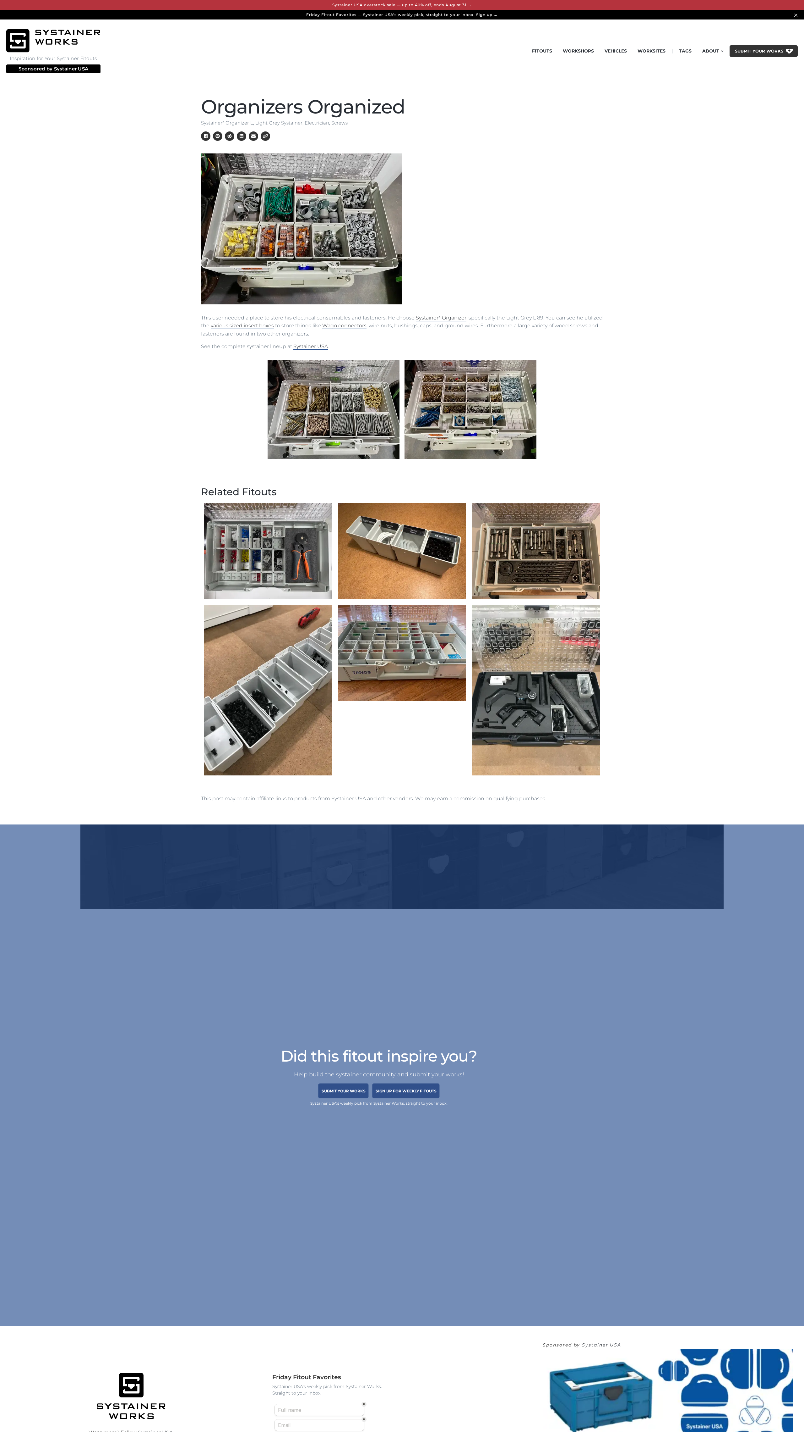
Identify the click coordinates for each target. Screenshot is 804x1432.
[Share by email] (253, 136)
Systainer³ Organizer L (227, 123)
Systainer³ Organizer (441, 318)
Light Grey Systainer (278, 123)
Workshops (578, 51)
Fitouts (542, 51)
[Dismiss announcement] (796, 15)
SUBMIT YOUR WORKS (344, 1091)
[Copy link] (265, 136)
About (710, 51)
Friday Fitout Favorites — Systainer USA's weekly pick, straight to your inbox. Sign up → (402, 14)
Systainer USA (71, 69)
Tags (685, 51)
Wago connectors (344, 326)
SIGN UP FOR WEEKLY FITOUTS (406, 1091)
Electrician (317, 123)
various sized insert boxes (242, 326)
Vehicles (616, 51)
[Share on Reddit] (229, 136)
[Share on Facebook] (205, 136)
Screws (339, 123)
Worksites (651, 51)
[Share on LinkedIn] (241, 136)
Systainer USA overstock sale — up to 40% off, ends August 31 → (402, 5)
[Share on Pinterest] (217, 136)
